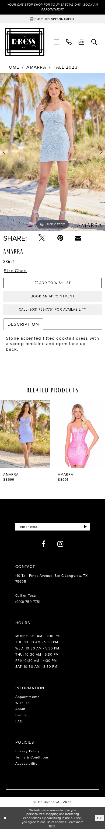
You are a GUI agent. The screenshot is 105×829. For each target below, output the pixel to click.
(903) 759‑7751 (27, 601)
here (52, 825)
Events (21, 715)
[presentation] (25, 434)
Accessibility (26, 763)
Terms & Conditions (32, 757)
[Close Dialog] (5, 818)
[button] (56, 42)
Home (12, 67)
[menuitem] (56, 42)
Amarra (36, 67)
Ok (99, 818)
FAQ (19, 721)
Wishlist (22, 703)
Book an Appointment (53, 296)
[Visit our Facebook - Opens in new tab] (43, 543)
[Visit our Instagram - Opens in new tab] (60, 543)
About (20, 709)
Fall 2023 (66, 67)
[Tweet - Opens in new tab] (42, 237)
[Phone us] (69, 42)
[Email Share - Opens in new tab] (78, 238)
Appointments (27, 696)
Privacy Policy (27, 751)
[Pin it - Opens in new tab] (60, 237)
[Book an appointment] (81, 42)
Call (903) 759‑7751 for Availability (52, 309)
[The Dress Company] (24, 42)
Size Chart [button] (15, 270)
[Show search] (94, 42)
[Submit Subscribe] (85, 527)
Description (23, 324)
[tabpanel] (52, 152)
